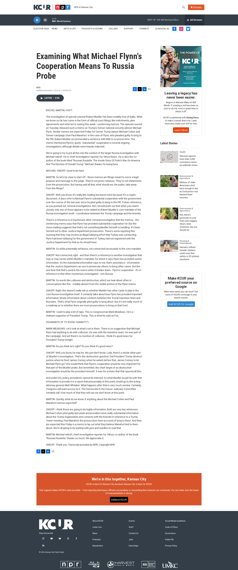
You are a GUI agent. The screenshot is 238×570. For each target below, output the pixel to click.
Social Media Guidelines (175, 521)
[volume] (45, 20)
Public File (169, 540)
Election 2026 (41, 29)
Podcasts (97, 540)
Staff (131, 527)
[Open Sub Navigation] (60, 29)
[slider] (49, 19)
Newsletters (98, 546)
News (55, 29)
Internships (133, 546)
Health (183, 152)
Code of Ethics (171, 527)
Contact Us (133, 533)
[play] (37, 20)
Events (132, 521)
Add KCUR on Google (181, 304)
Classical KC (162, 29)
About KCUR (98, 521)
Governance (170, 533)
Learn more (181, 130)
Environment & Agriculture (186, 177)
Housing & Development (186, 242)
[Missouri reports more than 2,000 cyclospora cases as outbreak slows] (169, 157)
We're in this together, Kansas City (119, 479)
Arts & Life (70, 29)
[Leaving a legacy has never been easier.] (181, 66)
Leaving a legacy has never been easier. (180, 95)
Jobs (131, 540)
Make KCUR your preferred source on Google (181, 282)
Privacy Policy (171, 546)
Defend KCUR (119, 499)
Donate (197, 7)
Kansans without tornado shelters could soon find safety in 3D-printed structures (189, 253)
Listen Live (97, 527)
